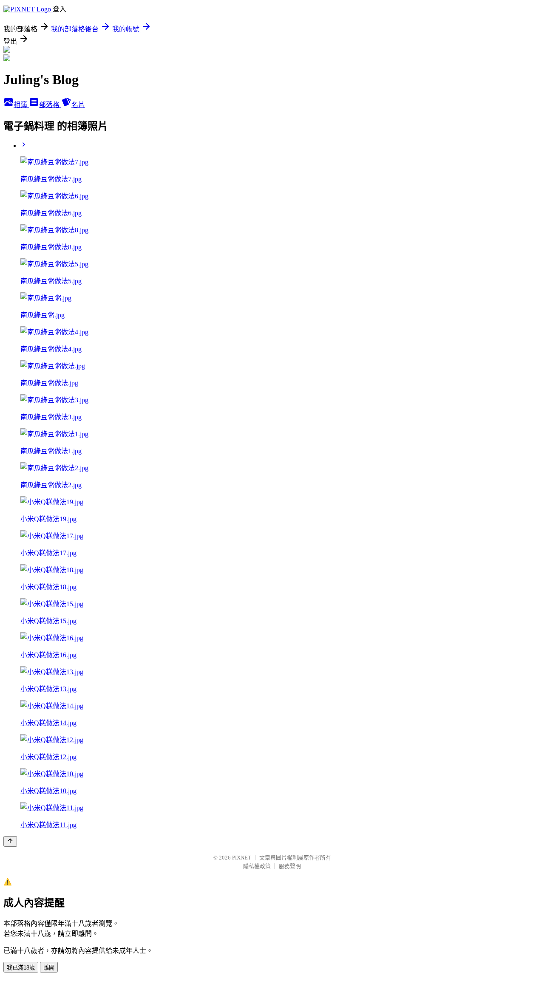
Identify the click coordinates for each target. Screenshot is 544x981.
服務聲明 (290, 866)
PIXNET (241, 857)
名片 (78, 104)
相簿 (21, 104)
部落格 (50, 104)
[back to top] (10, 841)
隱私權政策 (257, 866)
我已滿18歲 (21, 967)
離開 (48, 967)
